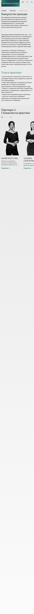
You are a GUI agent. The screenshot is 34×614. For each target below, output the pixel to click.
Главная (3, 10)
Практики (13, 10)
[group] (11, 143)
